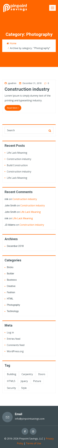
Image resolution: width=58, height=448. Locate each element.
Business (12, 279)
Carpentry (27, 374)
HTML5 (11, 381)
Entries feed (13, 338)
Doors (41, 374)
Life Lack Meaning (17, 152)
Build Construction (17, 165)
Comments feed (15, 345)
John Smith (10, 205)
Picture (37, 381)
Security (11, 388)
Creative (11, 286)
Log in (10, 332)
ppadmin (11, 83)
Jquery (24, 381)
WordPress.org (15, 351)
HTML (10, 298)
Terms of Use (33, 443)
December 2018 (15, 246)
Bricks (10, 267)
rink (6, 199)
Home (13, 43)
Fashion (11, 292)
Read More (12, 107)
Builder (10, 273)
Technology (13, 311)
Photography (13, 304)
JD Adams (10, 224)
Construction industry (27, 89)
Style (24, 388)
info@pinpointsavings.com (29, 418)
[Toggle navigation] (52, 8)
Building (11, 374)
